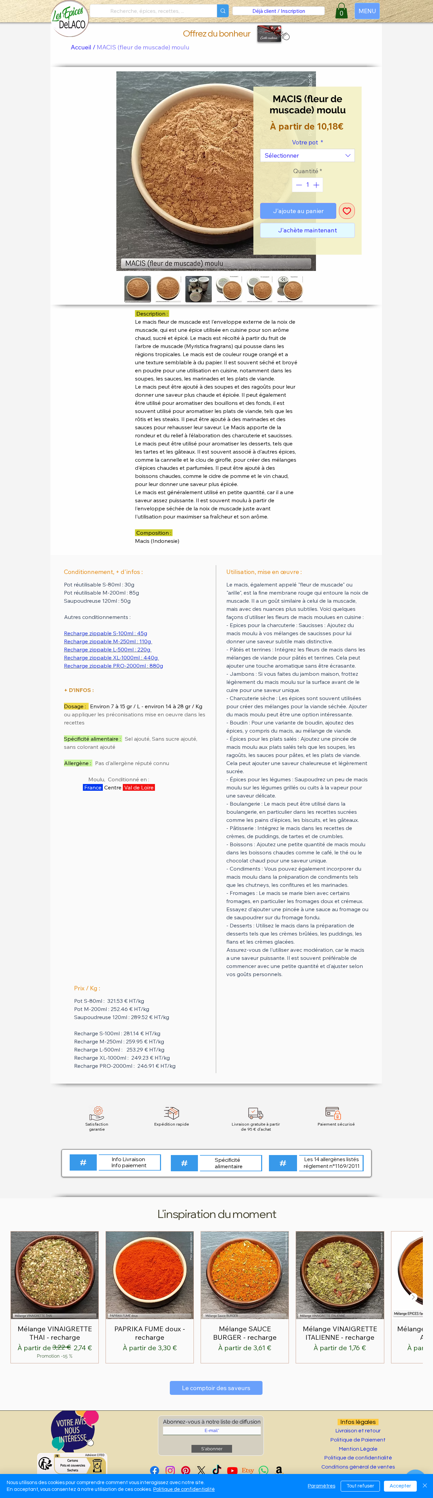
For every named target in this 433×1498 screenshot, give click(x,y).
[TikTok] (217, 1471)
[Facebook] (155, 1471)
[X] (201, 1471)
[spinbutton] (307, 185)
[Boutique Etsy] (248, 1471)
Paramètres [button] (321, 1486)
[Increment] (317, 185)
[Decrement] (298, 185)
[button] (284, 35)
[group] (216, 1297)
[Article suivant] (413, 1297)
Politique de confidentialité (184, 1489)
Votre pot (307, 142)
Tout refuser (360, 1486)
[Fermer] (425, 1486)
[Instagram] (170, 1471)
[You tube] (232, 1471)
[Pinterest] (186, 1471)
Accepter (400, 1486)
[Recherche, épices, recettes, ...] (223, 10)
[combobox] (307, 155)
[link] (341, 11)
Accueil (81, 47)
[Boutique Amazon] (279, 1471)
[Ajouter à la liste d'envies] (347, 211)
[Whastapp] (263, 1471)
